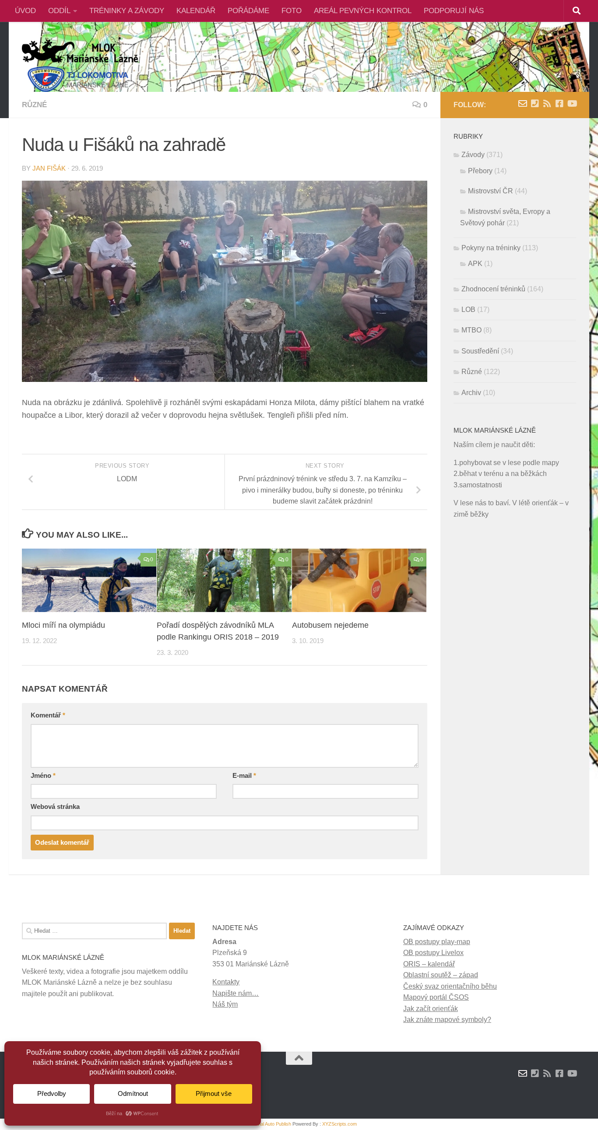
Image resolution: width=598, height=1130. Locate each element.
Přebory (480, 171)
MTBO (471, 330)
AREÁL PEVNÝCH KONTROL (363, 11)
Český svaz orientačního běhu (450, 986)
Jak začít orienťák (430, 1008)
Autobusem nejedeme (330, 625)
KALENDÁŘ (195, 11)
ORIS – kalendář (429, 964)
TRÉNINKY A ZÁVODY (126, 11)
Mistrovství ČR (490, 191)
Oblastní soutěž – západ (440, 975)
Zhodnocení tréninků (493, 289)
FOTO (291, 11)
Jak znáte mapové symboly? (447, 1019)
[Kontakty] (535, 103)
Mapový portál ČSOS (436, 997)
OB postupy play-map (436, 941)
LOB (468, 309)
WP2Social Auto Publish (266, 1124)
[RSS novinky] (547, 103)
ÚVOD (25, 11)
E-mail (244, 775)
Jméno (43, 775)
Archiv (471, 392)
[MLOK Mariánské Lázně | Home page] (80, 65)
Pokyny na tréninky (491, 248)
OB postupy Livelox (433, 952)
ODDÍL (59, 11)
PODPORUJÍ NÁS (454, 11)
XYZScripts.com (339, 1124)
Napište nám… (235, 993)
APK (475, 263)
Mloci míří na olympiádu (63, 625)
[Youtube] (571, 103)
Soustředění (480, 351)
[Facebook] (559, 103)
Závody (473, 154)
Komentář (48, 715)
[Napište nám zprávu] (522, 103)
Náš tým (225, 1004)
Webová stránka (55, 806)
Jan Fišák (49, 168)
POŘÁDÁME (248, 11)
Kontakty (225, 982)
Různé (34, 105)
